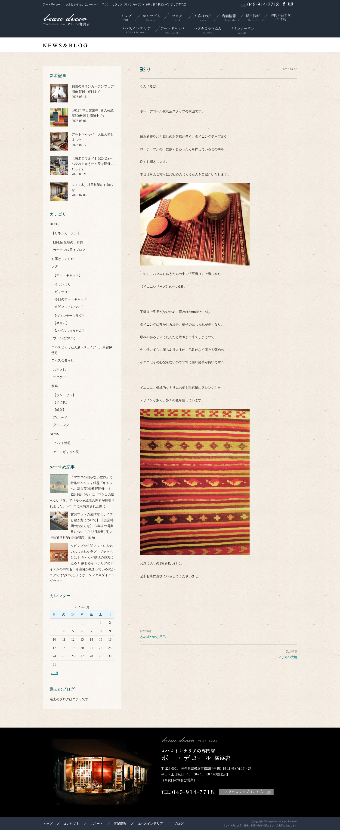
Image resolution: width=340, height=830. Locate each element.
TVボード (60, 417)
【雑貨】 (59, 410)
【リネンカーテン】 (65, 233)
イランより (63, 284)
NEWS (54, 434)
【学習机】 (61, 402)
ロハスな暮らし (62, 360)
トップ (48, 823)
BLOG (54, 224)
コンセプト (71, 823)
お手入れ (59, 369)
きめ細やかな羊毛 (153, 637)
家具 (54, 386)
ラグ (54, 266)
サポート (96, 823)
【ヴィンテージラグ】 (69, 316)
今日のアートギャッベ (71, 299)
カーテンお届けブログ (69, 250)
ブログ (178, 823)
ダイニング (61, 425)
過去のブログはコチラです (69, 699)
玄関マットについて (69, 307)
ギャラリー (63, 292)
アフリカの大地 (286, 657)
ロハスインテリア (150, 823)
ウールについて (64, 338)
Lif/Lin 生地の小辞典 (68, 242)
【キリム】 (61, 323)
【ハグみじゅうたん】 (69, 331)
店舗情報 (120, 823)
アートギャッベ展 (66, 452)
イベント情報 (61, 443)
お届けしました (62, 259)
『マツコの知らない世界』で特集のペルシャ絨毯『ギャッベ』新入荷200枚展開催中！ (92, 483)
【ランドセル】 (64, 395)
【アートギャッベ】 (67, 275)
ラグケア (59, 377)
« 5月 (54, 673)
